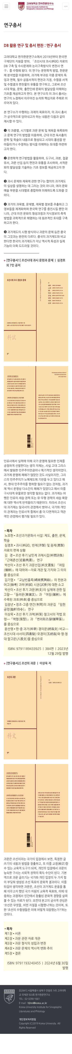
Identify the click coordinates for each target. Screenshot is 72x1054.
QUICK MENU (65, 6)
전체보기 (6, 6)
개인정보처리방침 (27, 1019)
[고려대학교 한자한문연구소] (9, 996)
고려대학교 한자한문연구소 (36, 6)
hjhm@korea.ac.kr (37, 1003)
